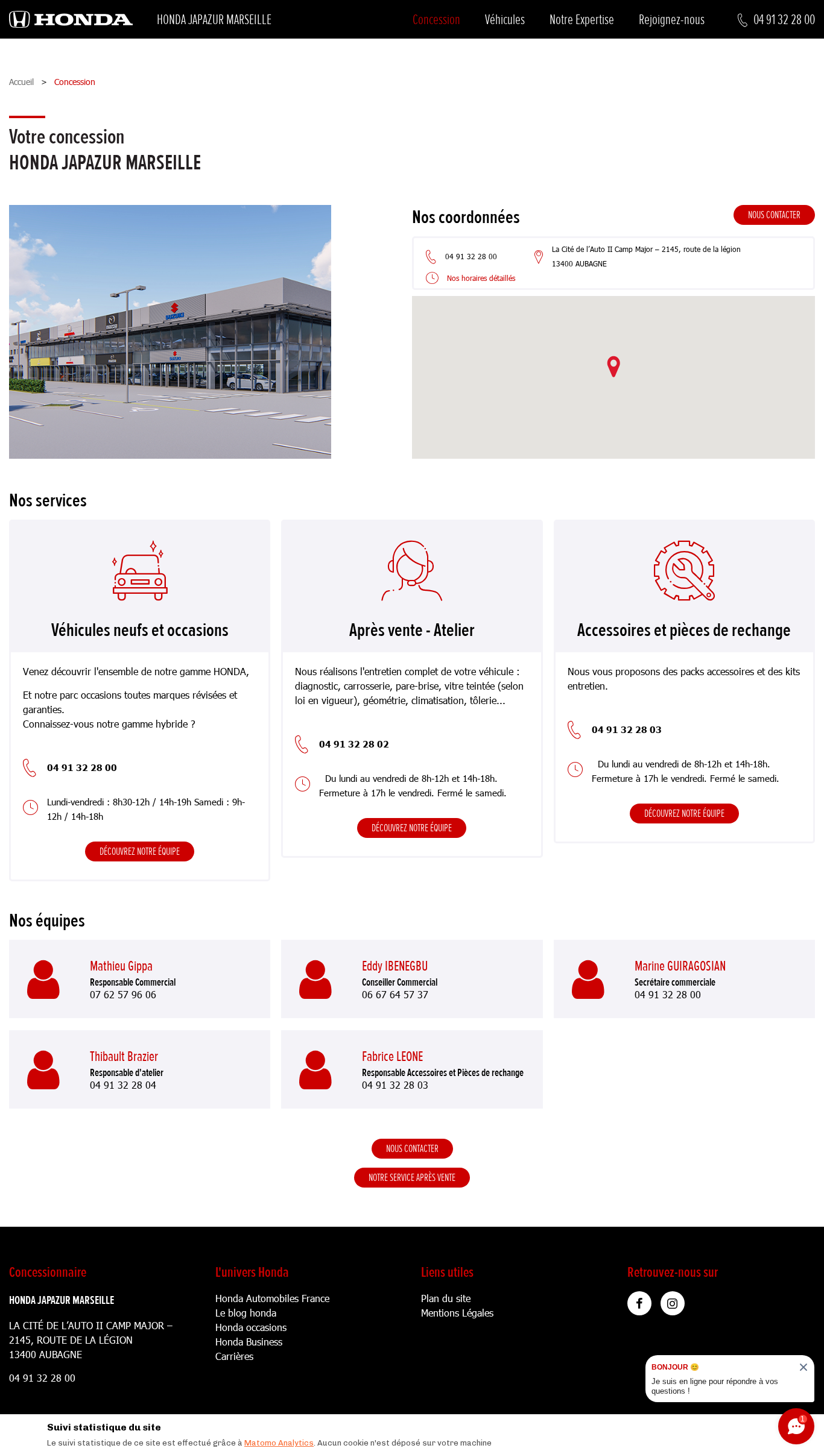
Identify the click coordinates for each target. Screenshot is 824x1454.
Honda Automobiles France (272, 1298)
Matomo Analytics (279, 1442)
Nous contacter (774, 214)
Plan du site (446, 1298)
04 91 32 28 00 (668, 994)
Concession (436, 19)
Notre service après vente (412, 1177)
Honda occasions (251, 1327)
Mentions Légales (457, 1312)
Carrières (234, 1356)
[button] (613, 366)
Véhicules (505, 19)
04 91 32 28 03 (395, 1085)
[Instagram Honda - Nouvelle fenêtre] (673, 1303)
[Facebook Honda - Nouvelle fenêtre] (639, 1303)
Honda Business (248, 1341)
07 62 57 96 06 (123, 994)
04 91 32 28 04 (123, 1085)
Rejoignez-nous (672, 19)
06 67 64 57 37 (395, 994)
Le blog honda (245, 1312)
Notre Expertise (582, 19)
